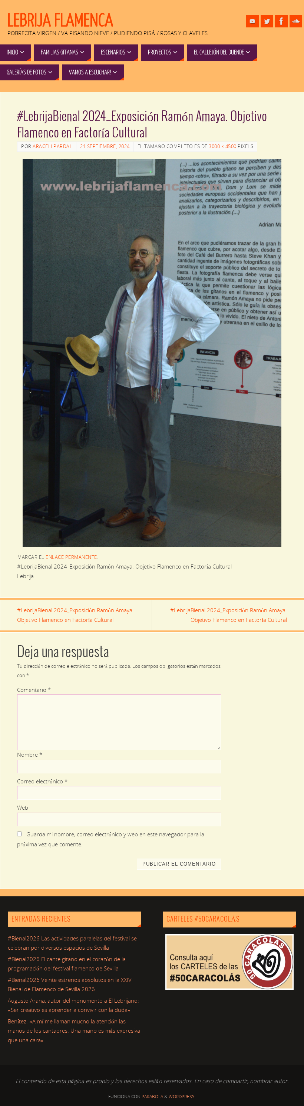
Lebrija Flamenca (60, 21)
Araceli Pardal (52, 146)
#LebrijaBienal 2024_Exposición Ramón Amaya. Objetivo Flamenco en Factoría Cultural (75, 614)
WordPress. (182, 1096)
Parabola (152, 1096)
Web (22, 807)
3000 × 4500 (223, 146)
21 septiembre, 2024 (105, 146)
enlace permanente (71, 557)
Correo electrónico (42, 781)
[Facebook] (281, 21)
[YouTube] (252, 21)
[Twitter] (267, 21)
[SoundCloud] (296, 21)
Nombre (29, 754)
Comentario (34, 689)
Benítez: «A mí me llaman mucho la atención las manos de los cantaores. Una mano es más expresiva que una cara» (74, 1030)
